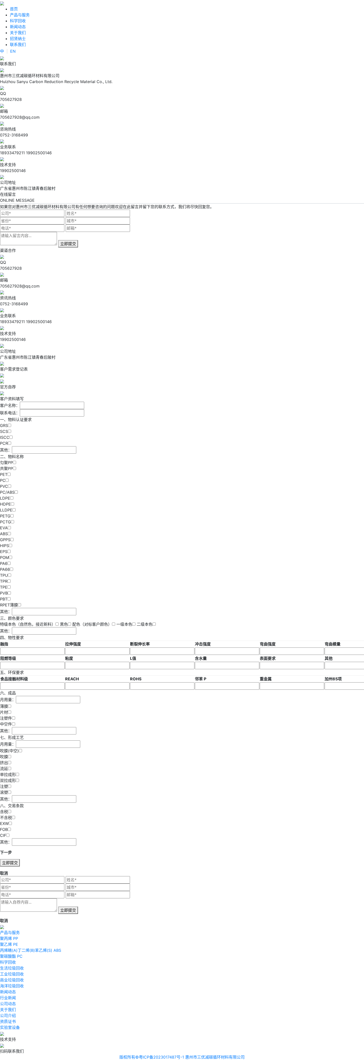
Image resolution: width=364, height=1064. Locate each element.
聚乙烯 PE (9, 944)
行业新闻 (8, 997)
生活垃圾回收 (12, 968)
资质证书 (8, 1021)
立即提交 (68, 243)
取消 (4, 873)
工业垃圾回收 (12, 974)
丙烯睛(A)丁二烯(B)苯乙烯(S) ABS (30, 950)
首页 (14, 8)
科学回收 (18, 20)
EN (13, 51)
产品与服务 (20, 14)
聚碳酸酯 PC (11, 956)
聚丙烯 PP (9, 938)
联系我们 (18, 44)
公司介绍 (8, 1015)
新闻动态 (18, 26)
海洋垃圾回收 (12, 985)
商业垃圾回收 (12, 979)
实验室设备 (10, 1027)
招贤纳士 (18, 38)
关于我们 (18, 32)
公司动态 (8, 1003)
